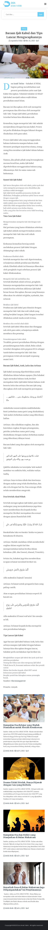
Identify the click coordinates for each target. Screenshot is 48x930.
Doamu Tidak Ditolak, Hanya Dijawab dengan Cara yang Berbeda (22, 783)
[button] (45, 4)
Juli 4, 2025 (20, 803)
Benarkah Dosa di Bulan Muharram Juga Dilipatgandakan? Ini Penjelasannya (23, 888)
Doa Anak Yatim (17, 83)
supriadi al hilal (16, 40)
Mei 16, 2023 (30, 40)
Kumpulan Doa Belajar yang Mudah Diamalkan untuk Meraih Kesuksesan (22, 726)
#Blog (24, 29)
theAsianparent (18, 680)
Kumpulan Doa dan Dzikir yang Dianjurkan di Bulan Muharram (19, 836)
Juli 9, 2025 (20, 751)
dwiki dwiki (9, 751)
